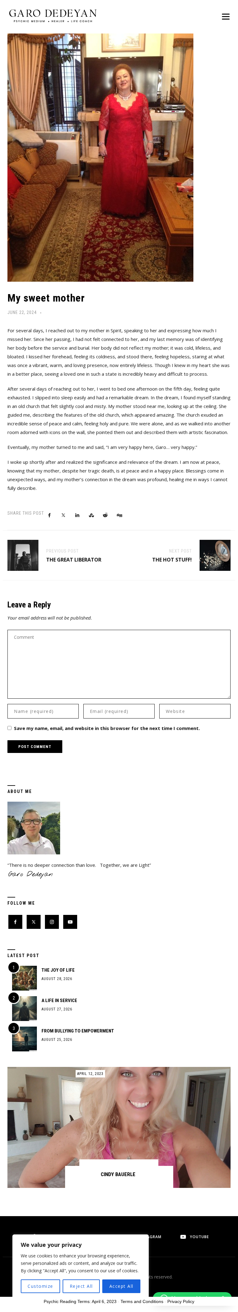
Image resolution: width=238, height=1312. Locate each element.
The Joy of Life (58, 970)
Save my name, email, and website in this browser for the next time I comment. (107, 728)
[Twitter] (34, 922)
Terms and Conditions (142, 1301)
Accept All (121, 1286)
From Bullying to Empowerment (78, 1031)
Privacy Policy (180, 1301)
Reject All (81, 1286)
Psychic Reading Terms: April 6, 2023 (80, 1301)
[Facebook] (15, 922)
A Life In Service (59, 1000)
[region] (80, 1267)
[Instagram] (52, 922)
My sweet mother (46, 298)
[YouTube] (70, 922)
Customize (40, 1286)
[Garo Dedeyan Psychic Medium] (53, 15)
